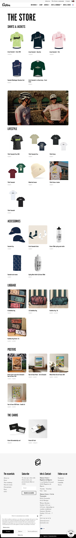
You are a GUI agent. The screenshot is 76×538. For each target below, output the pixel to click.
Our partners (7, 487)
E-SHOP (40, 5)
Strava (60, 485)
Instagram (61, 480)
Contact (68, 1)
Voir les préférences (32, 531)
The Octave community (58, 1)
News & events (8, 485)
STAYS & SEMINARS (55, 5)
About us (47, 1)
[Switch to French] (73, 4)
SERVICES (46, 5)
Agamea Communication (49, 536)
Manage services (6, 527)
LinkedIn (60, 482)
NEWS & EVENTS (67, 5)
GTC (5, 491)
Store (5, 480)
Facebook (61, 478)
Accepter (8, 531)
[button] (37, 516)
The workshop (8, 482)
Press (5, 489)
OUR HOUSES (34, 5)
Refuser (20, 531)
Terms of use (20, 535)
